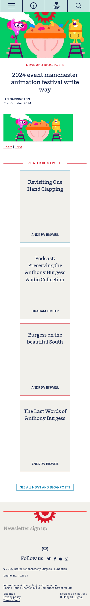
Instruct (82, 593)
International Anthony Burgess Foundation (40, 568)
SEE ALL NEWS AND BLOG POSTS (45, 487)
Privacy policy (12, 597)
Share (7, 147)
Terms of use (11, 600)
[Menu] (11, 6)
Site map (9, 593)
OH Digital (76, 597)
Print (18, 147)
